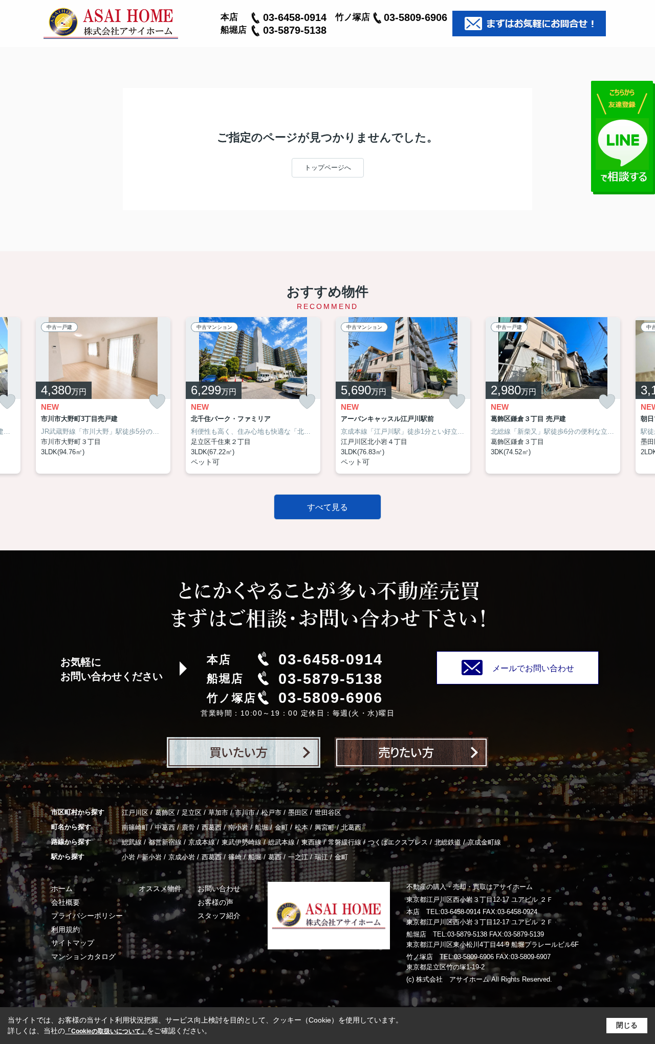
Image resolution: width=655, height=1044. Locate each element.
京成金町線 (484, 842)
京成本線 (201, 842)
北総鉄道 (447, 842)
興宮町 (325, 827)
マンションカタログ (83, 956)
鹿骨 (188, 827)
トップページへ (327, 167)
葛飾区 (165, 812)
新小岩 (152, 857)
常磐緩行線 (344, 842)
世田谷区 (328, 812)
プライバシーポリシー (87, 916)
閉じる (627, 1025)
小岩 (128, 857)
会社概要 (65, 902)
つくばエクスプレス (398, 842)
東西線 (311, 842)
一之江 (298, 857)
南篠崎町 (135, 827)
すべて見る (327, 507)
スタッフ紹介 (219, 916)
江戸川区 (135, 812)
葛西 (274, 857)
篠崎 (235, 857)
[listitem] (103, 395)
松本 (301, 827)
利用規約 (65, 929)
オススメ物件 (160, 888)
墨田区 (298, 812)
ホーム (62, 888)
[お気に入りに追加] (157, 401)
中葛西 (165, 827)
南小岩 (238, 827)
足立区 (192, 812)
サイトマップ (72, 943)
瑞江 (321, 857)
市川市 (245, 812)
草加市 (218, 812)
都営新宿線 (165, 842)
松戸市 (271, 812)
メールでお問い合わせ (533, 668)
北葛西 (351, 827)
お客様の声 (215, 902)
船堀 (261, 827)
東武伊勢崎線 (241, 842)
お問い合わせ (219, 888)
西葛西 (212, 827)
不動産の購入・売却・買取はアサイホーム (469, 887)
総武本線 (281, 842)
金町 (281, 827)
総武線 (132, 842)
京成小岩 (181, 857)
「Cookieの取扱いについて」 (106, 1031)
